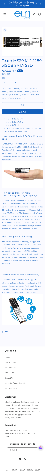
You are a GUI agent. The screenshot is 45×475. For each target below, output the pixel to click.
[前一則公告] (4, 3)
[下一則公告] (40, 3)
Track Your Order (11, 388)
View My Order (10, 362)
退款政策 (14, 470)
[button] (4, 14)
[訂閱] (35, 450)
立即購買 (22, 112)
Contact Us (9, 378)
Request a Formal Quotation (16, 383)
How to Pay (9, 373)
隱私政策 (22, 470)
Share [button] (6, 332)
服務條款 (30, 470)
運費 (9, 74)
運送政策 (37, 470)
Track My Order (11, 367)
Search (7, 357)
